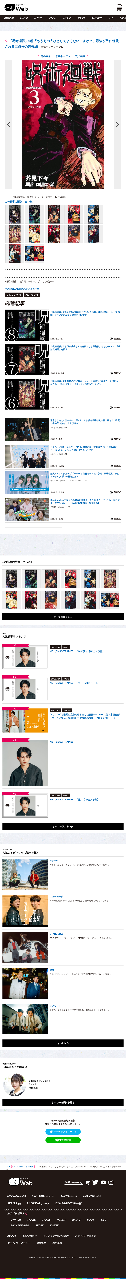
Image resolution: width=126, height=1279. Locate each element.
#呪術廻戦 (10, 281)
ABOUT (11, 1236)
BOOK (90, 1220)
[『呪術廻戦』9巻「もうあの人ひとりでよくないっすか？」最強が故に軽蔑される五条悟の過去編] (14, 214)
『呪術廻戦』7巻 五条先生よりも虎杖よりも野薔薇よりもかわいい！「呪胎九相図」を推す (85, 348)
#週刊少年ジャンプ (30, 281)
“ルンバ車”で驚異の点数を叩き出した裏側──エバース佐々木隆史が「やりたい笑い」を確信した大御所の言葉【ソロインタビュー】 (85, 716)
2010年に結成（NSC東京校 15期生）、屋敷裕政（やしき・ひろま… (80, 900)
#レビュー (48, 281)
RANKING (97, 18)
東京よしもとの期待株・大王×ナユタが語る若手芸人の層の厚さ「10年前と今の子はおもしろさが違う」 (85, 422)
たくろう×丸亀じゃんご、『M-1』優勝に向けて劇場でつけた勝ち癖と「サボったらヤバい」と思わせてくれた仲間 (83, 448)
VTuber (52, 18)
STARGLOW (56, 933)
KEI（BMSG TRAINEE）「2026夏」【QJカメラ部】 (77, 651)
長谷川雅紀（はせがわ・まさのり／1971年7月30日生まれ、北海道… (80, 974)
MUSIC (24, 18)
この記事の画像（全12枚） (20, 201)
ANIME (67, 18)
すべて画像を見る (63, 616)
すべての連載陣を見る (63, 1102)
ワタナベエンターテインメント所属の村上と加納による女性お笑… (79, 864)
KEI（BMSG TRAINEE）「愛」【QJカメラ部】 (74, 799)
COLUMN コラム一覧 (23, 1166)
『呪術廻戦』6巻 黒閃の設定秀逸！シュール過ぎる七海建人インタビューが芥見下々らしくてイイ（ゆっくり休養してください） (85, 382)
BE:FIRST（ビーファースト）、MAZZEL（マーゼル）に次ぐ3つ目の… (81, 938)
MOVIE (38, 18)
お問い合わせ (30, 1236)
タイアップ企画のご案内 (55, 1236)
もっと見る (63, 1043)
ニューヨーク (56, 896)
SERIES (81, 18)
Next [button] (117, 1084)
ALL (111, 18)
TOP (8, 1166)
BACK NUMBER (19, 1226)
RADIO (76, 1220)
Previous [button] (5, 1084)
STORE (39, 1226)
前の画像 (46, 56)
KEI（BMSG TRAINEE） (63, 741)
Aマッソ (54, 860)
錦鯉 (52, 969)
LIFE (103, 1220)
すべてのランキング (63, 826)
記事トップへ (63, 56)
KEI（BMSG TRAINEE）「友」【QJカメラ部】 (74, 682)
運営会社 (41, 1243)
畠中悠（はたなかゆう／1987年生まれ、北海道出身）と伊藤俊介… (79, 1009)
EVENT (54, 1226)
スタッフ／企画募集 (85, 1236)
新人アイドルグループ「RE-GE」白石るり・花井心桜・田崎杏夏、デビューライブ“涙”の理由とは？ (84, 475)
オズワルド (55, 1005)
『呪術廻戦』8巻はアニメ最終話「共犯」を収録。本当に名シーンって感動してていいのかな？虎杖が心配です (85, 313)
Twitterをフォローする (65, 1131)
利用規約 (57, 1243)
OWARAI (9, 18)
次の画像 (80, 56)
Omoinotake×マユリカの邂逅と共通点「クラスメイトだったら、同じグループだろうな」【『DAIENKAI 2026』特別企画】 (84, 501)
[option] (63, 1085)
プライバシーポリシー (18, 1243)
